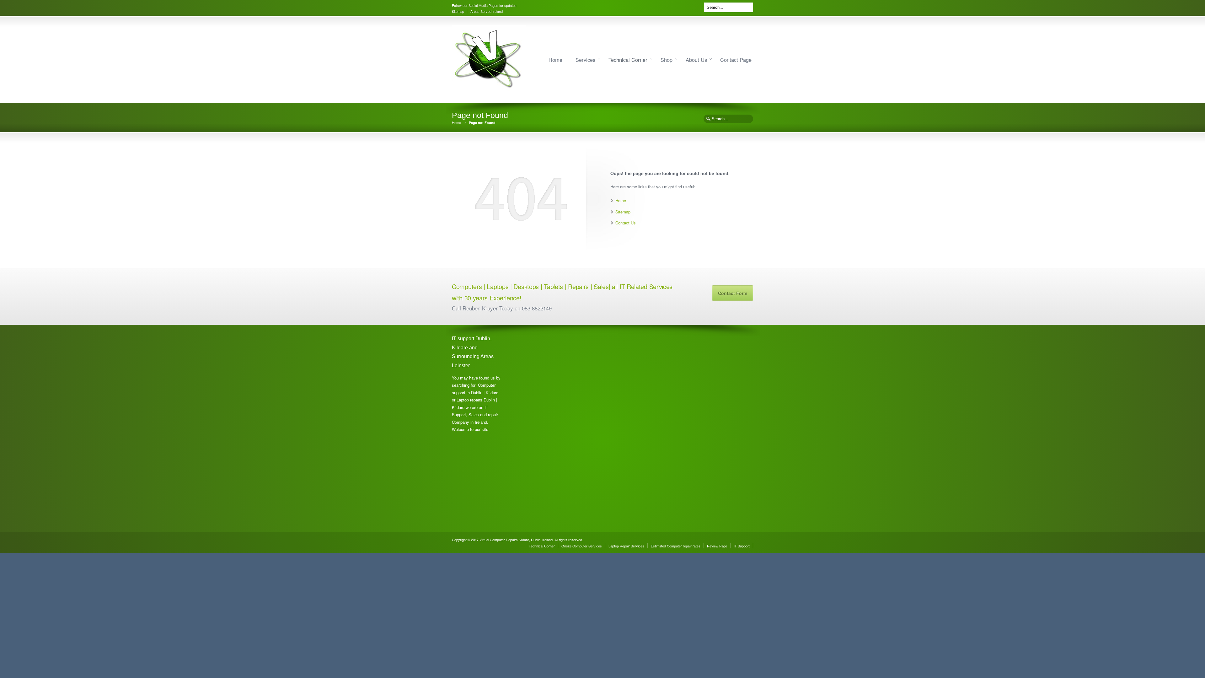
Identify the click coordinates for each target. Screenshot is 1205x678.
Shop (666, 59)
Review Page (717, 545)
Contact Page (736, 59)
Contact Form (732, 293)
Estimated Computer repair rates (675, 545)
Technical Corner (627, 59)
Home (555, 59)
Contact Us (625, 223)
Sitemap (458, 11)
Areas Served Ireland (486, 11)
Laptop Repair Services (626, 545)
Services (585, 59)
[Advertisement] (540, 428)
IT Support (742, 545)
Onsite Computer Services (581, 545)
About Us (696, 59)
